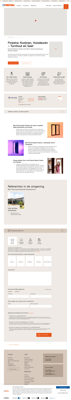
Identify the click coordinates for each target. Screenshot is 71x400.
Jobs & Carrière (27, 365)
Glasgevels (33, 5)
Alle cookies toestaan (63, 387)
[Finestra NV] (12, 97)
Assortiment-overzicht (28, 360)
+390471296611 (11, 364)
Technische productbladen (29, 381)
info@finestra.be (31, 99)
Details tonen (52, 398)
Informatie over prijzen (28, 359)
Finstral (9, 37)
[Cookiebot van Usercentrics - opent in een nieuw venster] (6, 398)
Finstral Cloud (26, 368)
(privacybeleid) (31, 313)
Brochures (26, 374)
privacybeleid (37, 251)
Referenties (26, 362)
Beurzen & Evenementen (29, 367)
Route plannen (21, 102)
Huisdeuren (26, 5)
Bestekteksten (27, 382)
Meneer (10, 291)
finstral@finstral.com (12, 365)
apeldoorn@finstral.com (50, 371)
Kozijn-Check (26, 376)
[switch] (28, 398)
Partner (12, 37)
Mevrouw (17, 291)
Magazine (26, 364)
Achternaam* (32, 293)
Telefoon (34, 303)
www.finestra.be (31, 101)
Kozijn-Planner (27, 357)
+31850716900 (48, 360)
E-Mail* (9, 303)
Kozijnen (19, 5)
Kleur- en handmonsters (28, 379)
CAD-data (26, 384)
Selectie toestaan (63, 390)
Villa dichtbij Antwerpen (12, 209)
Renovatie (48, 5)
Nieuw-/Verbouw (57, 5)
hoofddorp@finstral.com (50, 374)
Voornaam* (10, 293)
